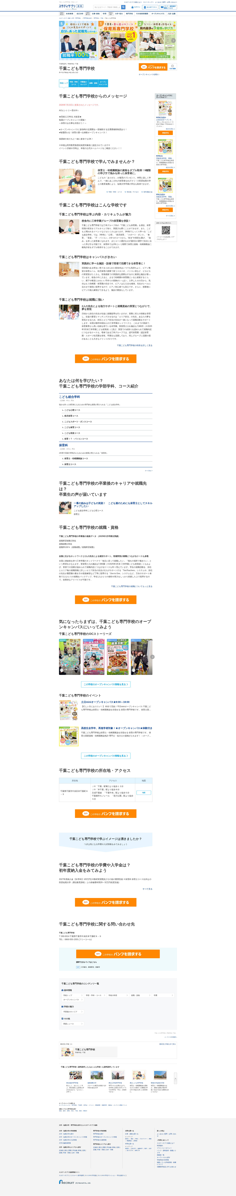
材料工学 (137, 1150)
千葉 (102, 18)
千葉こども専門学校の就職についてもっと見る (131, 586)
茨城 (60, 1110)
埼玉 (72, 1110)
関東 (70, 1150)
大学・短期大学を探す (66, 1134)
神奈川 (85, 1110)
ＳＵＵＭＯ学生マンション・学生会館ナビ (112, 1175)
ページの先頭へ (172, 1037)
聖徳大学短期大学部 (157, 1083)
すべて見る (148, 470)
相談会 (110, 1105)
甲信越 (75, 1150)
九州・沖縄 (75, 1153)
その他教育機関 (142, 13)
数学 (146, 1148)
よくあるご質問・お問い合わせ (165, 2)
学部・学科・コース (115, 192)
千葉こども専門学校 (77, 68)
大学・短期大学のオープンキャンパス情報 (73, 1137)
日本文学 (133, 1148)
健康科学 (140, 1148)
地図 (143, 793)
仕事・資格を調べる (131, 1134)
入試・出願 (171, 13)
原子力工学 (130, 1150)
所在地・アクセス (133, 192)
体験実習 (104, 1105)
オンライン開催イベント (120, 1105)
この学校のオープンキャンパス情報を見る (105, 684)
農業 (150, 1138)
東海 (79, 1150)
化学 (150, 1148)
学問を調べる (129, 1144)
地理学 (127, 1148)
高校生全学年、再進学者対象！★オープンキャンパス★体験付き (116, 728)
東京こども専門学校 (136, 1083)
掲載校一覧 (160, 1155)
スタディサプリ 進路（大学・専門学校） (70, 18)
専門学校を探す (87, 18)
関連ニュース (68, 1024)
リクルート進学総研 (77, 1175)
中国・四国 (66, 1153)
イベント (91, 1105)
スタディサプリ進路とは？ (166, 1143)
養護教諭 (129, 1140)
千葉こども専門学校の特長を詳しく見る (134, 345)
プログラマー (143, 1138)
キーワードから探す (163, 1157)
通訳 (132, 1138)
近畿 (60, 1153)
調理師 (135, 1140)
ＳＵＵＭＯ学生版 (91, 1175)
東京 (80, 1110)
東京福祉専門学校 (72, 1083)
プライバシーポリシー (164, 1148)
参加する (165, 133)
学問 (104, 13)
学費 (155, 995)
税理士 (127, 1138)
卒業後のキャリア (83, 83)
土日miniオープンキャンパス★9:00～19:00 (105, 702)
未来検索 (69, 13)
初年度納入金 (148, 192)
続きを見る (169, 129)
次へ (175, 1078)
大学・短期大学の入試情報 (68, 1140)
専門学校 (129, 13)
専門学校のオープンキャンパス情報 (105, 1137)
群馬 (68, 1110)
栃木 (64, 1110)
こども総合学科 (69, 396)
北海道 (61, 1150)
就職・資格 (93, 83)
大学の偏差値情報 (65, 1143)
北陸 (83, 1150)
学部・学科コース (74, 83)
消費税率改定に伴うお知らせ (166, 1167)
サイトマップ (147, 2)
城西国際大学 (92, 1083)
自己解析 (80, 13)
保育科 (63, 445)
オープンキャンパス (158, 13)
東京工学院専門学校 (115, 1083)
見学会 (85, 1105)
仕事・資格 (95, 13)
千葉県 (80, 1105)
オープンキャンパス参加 (148, 74)
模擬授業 (97, 1105)
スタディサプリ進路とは (132, 2)
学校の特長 (113, 995)
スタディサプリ (64, 1175)
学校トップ (64, 83)
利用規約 (160, 1145)
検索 (123, 7)
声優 (136, 1138)
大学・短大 (118, 13)
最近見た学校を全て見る (167, 1044)
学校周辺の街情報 (163, 1160)
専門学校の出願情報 (99, 1140)
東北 (66, 1150)
